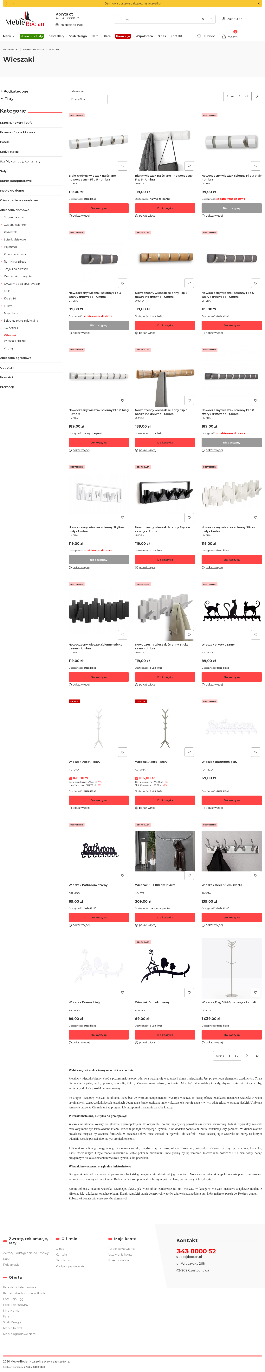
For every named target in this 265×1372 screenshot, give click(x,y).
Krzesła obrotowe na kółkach (24, 1293)
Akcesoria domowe (33, 49)
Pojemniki (10, 247)
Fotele (5, 142)
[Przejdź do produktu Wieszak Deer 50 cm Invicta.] (232, 851)
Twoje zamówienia (121, 1249)
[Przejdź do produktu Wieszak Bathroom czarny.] (99, 851)
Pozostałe (11, 232)
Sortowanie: (77, 91)
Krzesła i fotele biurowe (18, 132)
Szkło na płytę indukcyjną (21, 320)
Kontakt (61, 1254)
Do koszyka (99, 208)
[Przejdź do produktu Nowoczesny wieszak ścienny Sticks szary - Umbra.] (165, 611)
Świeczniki (11, 328)
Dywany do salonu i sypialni (22, 284)
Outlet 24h (8, 367)
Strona (230, 96)
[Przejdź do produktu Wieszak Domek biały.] (99, 968)
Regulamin (63, 1260)
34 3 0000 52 (70, 18)
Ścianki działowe (15, 239)
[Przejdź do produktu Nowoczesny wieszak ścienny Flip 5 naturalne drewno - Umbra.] (165, 259)
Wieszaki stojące (15, 341)
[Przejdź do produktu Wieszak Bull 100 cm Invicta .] (165, 851)
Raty (6, 1259)
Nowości (6, 377)
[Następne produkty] (247, 1055)
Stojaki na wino (14, 217)
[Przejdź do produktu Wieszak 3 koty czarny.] (232, 611)
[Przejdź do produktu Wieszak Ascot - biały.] (99, 728)
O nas (60, 1249)
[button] (258, 4)
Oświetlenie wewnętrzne (19, 200)
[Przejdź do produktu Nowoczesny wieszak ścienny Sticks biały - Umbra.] (232, 493)
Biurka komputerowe (16, 181)
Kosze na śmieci (15, 254)
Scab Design (12, 1322)
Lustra (8, 306)
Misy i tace (11, 313)
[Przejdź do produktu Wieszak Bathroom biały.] (232, 728)
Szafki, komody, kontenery (20, 161)
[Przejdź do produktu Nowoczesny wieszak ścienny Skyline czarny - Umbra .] (165, 493)
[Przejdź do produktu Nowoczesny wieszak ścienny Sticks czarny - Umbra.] (99, 611)
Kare (6, 1316)
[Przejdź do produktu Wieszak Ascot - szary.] (165, 728)
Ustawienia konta (120, 1254)
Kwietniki (10, 298)
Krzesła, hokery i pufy (16, 122)
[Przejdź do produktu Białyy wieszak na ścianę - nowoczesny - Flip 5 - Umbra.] (165, 142)
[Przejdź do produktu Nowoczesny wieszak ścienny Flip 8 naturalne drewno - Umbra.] (165, 376)
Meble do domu (12, 190)
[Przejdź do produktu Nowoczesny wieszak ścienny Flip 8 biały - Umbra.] (99, 376)
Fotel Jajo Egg (13, 1299)
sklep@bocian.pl (72, 25)
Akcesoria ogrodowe (15, 358)
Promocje (7, 387)
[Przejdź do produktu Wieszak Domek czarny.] (165, 968)
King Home (11, 1310)
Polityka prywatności (70, 1266)
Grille (7, 291)
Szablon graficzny (23, 1366)
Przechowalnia (118, 1260)
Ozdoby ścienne (15, 224)
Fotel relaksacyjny (15, 1305)
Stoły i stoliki (9, 152)
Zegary (9, 348)
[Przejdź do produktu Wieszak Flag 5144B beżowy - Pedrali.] (232, 968)
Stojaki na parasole (16, 269)
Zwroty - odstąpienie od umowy (26, 1253)
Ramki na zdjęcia (15, 261)
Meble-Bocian (10, 49)
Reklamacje (11, 1264)
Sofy (3, 171)
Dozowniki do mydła (18, 276)
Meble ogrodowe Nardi (19, 1334)
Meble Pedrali (13, 1328)
